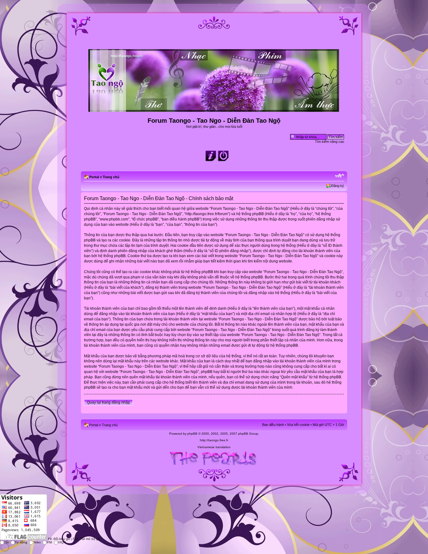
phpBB (192, 433)
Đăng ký (337, 186)
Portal (94, 177)
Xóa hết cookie (298, 425)
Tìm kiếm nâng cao (329, 141)
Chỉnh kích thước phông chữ (339, 176)
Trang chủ (111, 177)
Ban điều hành (273, 425)
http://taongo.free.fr (214, 440)
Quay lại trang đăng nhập (108, 402)
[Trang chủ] (214, 109)
